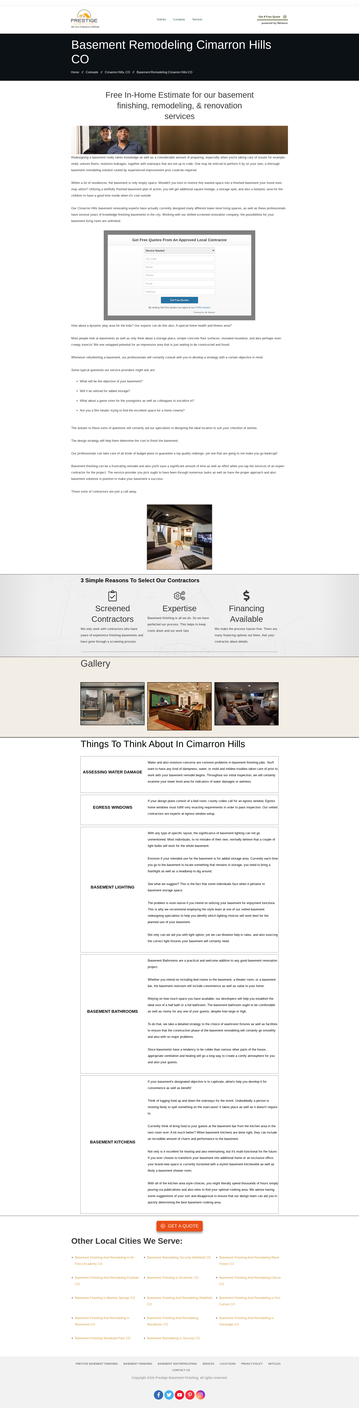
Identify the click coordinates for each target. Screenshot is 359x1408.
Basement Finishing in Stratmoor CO (172, 1277)
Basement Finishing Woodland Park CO (102, 1338)
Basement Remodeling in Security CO (173, 1338)
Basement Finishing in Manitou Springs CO (105, 1298)
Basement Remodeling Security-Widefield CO (179, 1257)
